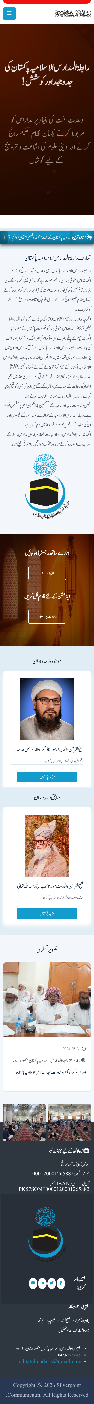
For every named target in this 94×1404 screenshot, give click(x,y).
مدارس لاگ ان (51, 172)
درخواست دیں (51, 616)
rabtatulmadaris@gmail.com (50, 1362)
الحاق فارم (50, 573)
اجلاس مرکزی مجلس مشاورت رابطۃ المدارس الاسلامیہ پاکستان (51, 1072)
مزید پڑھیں (47, 777)
